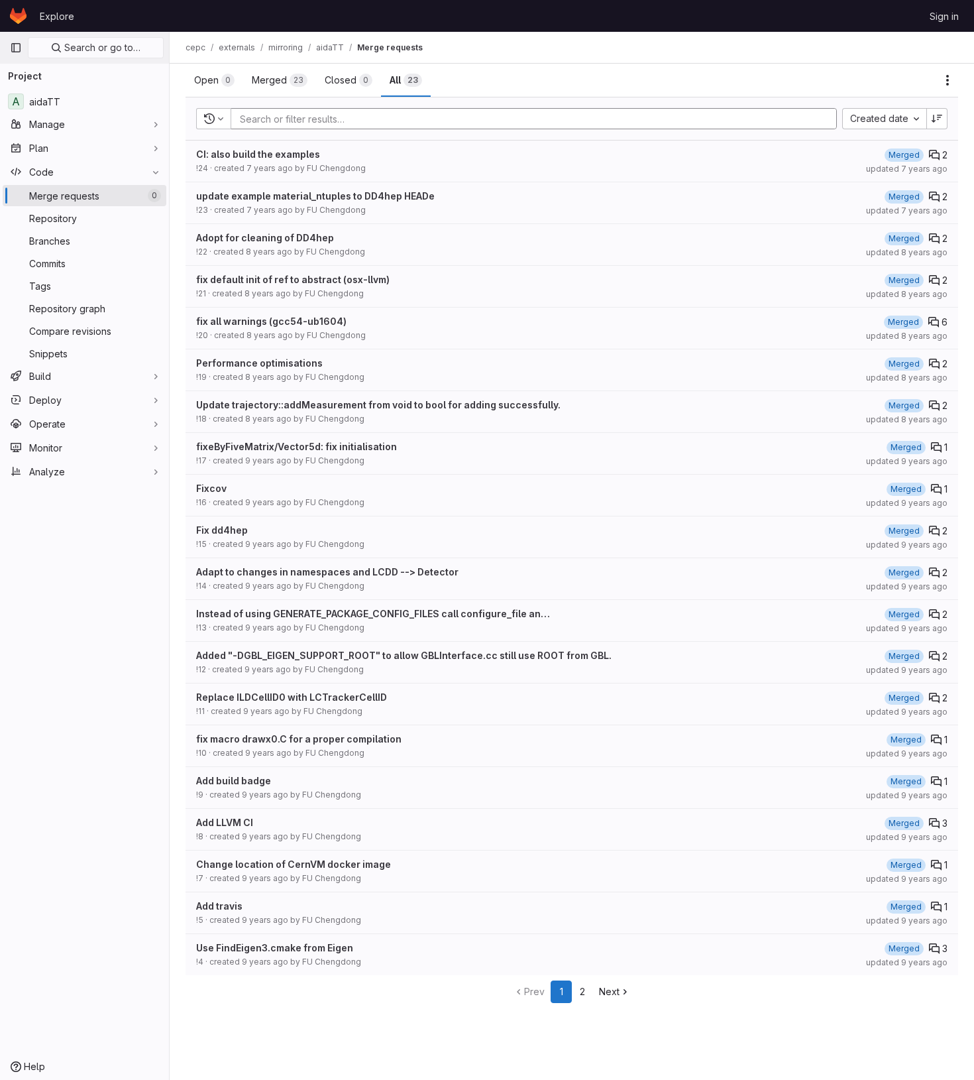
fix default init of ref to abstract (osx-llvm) (293, 279)
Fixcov (211, 488)
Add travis (219, 906)
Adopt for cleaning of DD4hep (265, 237)
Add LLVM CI (224, 822)
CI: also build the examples (258, 154)
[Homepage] (18, 16)
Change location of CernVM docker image (293, 864)
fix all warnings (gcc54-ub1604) (271, 321)
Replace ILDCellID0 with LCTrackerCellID (291, 697)
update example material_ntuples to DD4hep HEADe (315, 196)
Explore (57, 16)
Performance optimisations (259, 363)
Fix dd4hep (222, 530)
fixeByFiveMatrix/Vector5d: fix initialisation (296, 446)
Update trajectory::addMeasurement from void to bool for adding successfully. (378, 404)
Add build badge (233, 780)
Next (609, 991)
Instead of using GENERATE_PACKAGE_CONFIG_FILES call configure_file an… (373, 613)
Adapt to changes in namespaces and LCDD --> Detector (327, 571)
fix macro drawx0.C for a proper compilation (299, 739)
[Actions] (947, 80)
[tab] (214, 80)
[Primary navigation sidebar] (16, 47)
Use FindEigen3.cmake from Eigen (274, 947)
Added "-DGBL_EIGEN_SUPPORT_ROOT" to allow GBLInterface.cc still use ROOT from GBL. (404, 655)
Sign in (944, 16)
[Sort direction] (936, 118)
